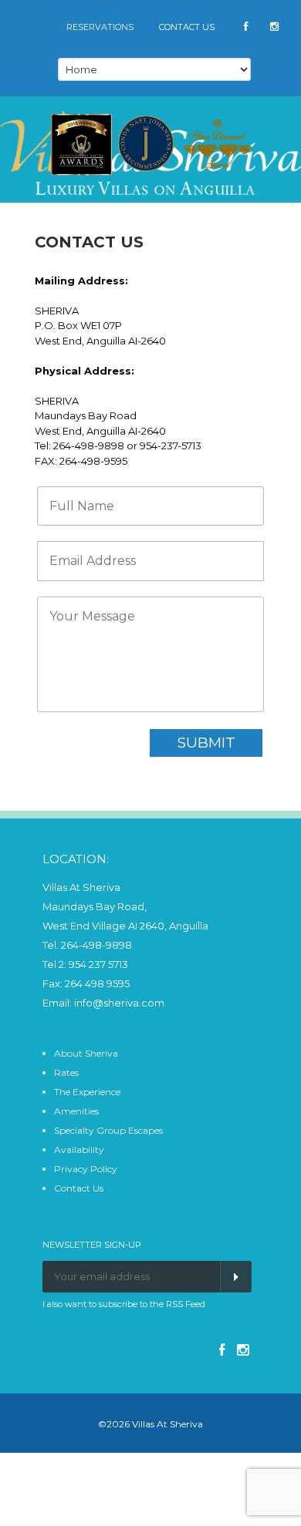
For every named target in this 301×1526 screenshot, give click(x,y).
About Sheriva (86, 1053)
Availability (79, 1149)
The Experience (87, 1091)
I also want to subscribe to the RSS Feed (123, 1304)
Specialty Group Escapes (108, 1130)
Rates (66, 1072)
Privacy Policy (85, 1169)
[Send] (236, 1276)
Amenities (76, 1111)
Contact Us (78, 1188)
